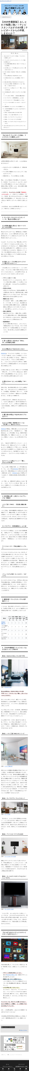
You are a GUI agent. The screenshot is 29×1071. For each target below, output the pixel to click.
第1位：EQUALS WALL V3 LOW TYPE (13, 112)
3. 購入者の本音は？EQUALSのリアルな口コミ (14, 82)
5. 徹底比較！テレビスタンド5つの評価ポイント (14, 106)
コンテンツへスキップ (5, 1)
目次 (12, 53)
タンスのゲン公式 (9, 909)
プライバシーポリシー (7, 1066)
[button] (26, 526)
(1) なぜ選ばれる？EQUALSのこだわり (13, 75)
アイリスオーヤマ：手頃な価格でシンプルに (14, 100)
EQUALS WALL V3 (11, 974)
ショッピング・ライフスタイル (8, 1027)
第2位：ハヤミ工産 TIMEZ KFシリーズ (13, 114)
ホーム (7, 1064)
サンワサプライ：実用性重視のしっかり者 (14, 97)
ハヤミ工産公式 (8, 766)
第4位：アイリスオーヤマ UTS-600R (13, 119)
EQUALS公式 (8, 687)
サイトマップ (21, 1064)
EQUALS (3, 353)
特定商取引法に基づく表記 (21, 1066)
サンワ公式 (7, 814)
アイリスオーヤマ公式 (10, 856)
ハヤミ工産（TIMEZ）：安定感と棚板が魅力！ (15, 95)
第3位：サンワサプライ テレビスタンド (13, 117)
